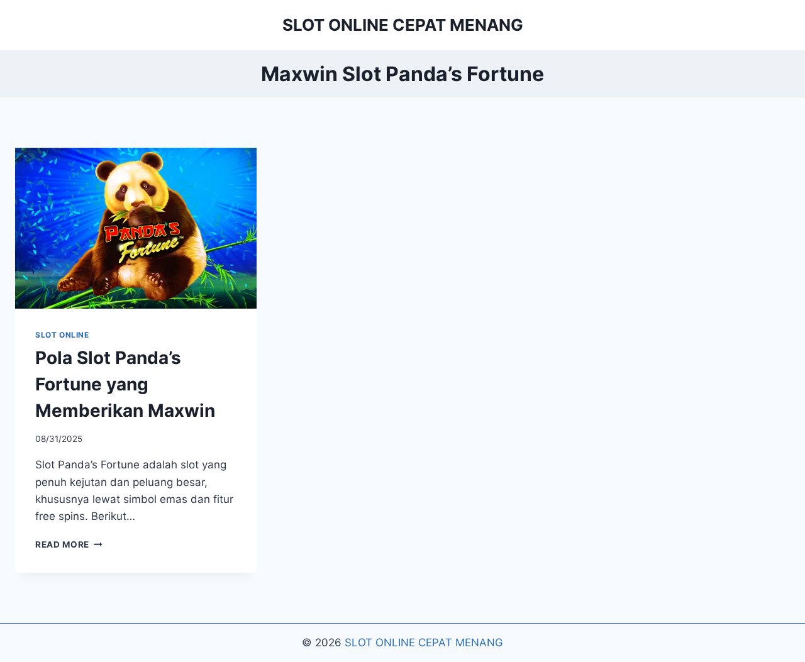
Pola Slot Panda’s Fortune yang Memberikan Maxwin (125, 384)
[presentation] (136, 228)
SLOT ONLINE (62, 334)
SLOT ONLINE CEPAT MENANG (424, 642)
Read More (69, 544)
